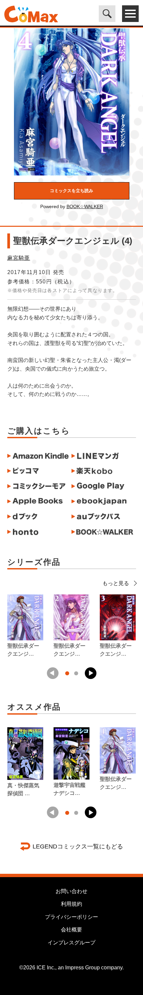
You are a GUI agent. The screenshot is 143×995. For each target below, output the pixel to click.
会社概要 (71, 929)
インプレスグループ (71, 942)
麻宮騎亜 (18, 258)
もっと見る (115, 583)
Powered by (71, 206)
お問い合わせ (71, 891)
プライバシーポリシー (71, 917)
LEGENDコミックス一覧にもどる (78, 846)
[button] (90, 673)
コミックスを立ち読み (71, 190)
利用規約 (71, 904)
